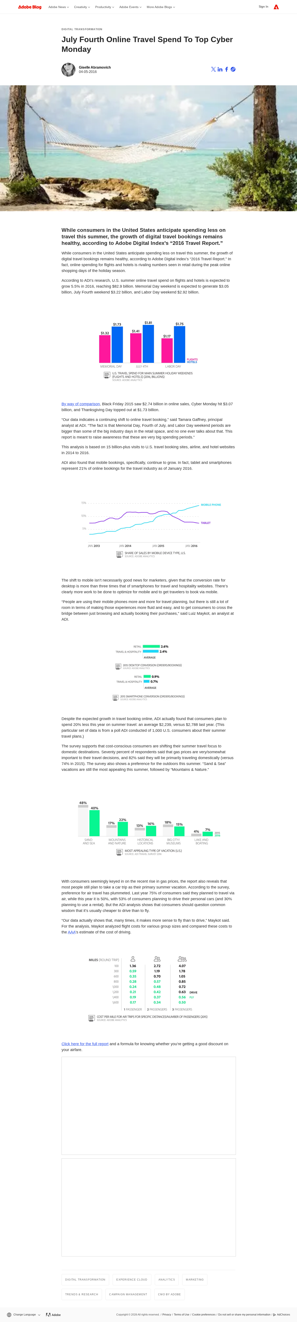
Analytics (167, 1279)
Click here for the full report (85, 1044)
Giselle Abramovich (95, 67)
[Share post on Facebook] (226, 70)
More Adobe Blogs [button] (159, 7)
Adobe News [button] (57, 7)
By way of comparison (81, 404)
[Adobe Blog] (32, 7)
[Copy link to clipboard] (233, 70)
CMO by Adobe (169, 1294)
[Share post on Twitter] (213, 70)
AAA (71, 932)
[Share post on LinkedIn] (220, 70)
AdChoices (283, 1314)
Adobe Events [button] (128, 7)
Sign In (263, 6)
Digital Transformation (82, 29)
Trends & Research (81, 1294)
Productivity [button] (103, 7)
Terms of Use (181, 1314)
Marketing (195, 1279)
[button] (23, 1315)
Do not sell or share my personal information (244, 1314)
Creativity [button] (80, 7)
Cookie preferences (203, 1314)
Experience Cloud (131, 1279)
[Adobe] (276, 7)
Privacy (166, 1314)
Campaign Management (128, 1294)
